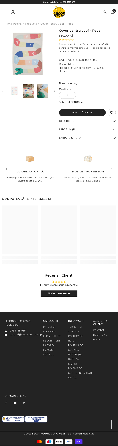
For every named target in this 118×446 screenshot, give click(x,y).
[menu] (4, 12)
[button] (3, 91)
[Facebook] (6, 403)
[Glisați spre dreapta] (111, 169)
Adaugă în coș (82, 112)
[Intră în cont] (13, 12)
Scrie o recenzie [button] (59, 293)
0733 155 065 (18, 330)
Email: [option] (59, 2)
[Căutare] (105, 12)
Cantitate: (65, 89)
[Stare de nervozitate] (24, 403)
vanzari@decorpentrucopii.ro (62, 2)
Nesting (72, 83)
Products (31, 23)
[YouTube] (15, 403)
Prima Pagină (13, 23)
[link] (112, 112)
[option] (28, 54)
